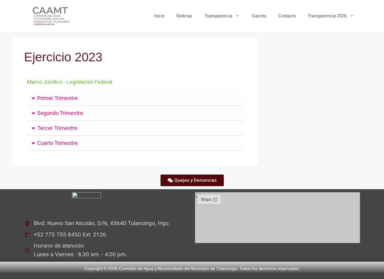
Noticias (184, 15)
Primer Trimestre (57, 98)
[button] (135, 98)
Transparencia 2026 (327, 15)
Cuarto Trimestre (57, 143)
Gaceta (259, 15)
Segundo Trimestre (60, 113)
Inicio (159, 15)
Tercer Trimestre (57, 128)
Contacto (287, 15)
